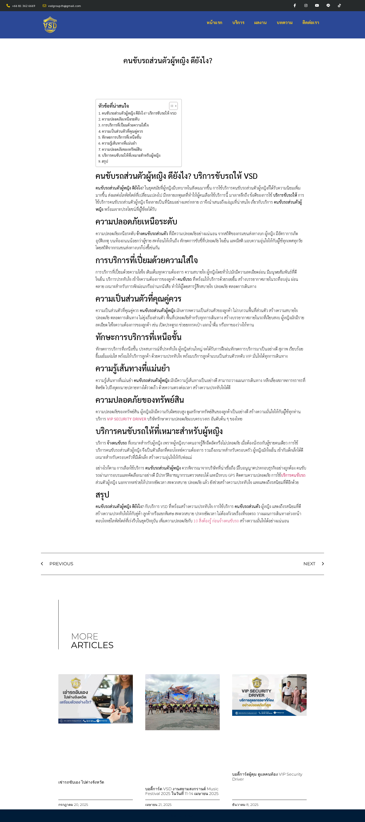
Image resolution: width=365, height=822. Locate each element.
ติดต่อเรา (310, 22)
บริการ (238, 22)
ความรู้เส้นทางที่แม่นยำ (119, 143)
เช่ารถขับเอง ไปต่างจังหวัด (81, 782)
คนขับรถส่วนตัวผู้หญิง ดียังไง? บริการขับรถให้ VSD (139, 113)
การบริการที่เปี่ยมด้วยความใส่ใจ (125, 125)
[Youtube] (317, 5)
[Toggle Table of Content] (171, 106)
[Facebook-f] (294, 5)
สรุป (105, 161)
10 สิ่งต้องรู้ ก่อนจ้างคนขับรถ (216, 520)
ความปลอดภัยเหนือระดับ (121, 119)
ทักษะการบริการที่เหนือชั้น (121, 137)
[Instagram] (306, 5)
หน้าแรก (214, 22)
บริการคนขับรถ (293, 475)
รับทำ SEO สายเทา (183, 816)
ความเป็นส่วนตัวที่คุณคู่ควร (122, 131)
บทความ (284, 22)
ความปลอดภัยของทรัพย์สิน (122, 149)
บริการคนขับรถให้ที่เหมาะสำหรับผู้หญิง (131, 155)
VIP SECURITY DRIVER (126, 418)
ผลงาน (260, 22)
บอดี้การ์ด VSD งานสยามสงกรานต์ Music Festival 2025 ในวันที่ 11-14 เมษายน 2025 (182, 791)
